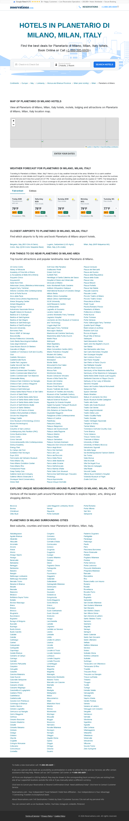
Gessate (50, 589)
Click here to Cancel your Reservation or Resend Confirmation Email (40, 784)
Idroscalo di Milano (54, 283)
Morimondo (51, 712)
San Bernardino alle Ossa (94, 349)
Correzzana (52, 544)
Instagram (64, 804)
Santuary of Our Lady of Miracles (97, 381)
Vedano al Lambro (91, 706)
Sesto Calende (90, 635)
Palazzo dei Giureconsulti (57, 429)
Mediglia (50, 690)
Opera (49, 741)
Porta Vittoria (89, 508)
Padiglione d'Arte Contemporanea (61, 416)
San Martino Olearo (92, 611)
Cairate (13, 637)
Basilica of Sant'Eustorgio (20, 325)
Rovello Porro (89, 592)
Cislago (13, 733)
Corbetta (13, 751)
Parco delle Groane (55, 463)
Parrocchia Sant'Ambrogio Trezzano (62, 474)
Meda (49, 688)
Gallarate (50, 579)
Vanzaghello (89, 693)
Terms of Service (32, 816)
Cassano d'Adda (16, 685)
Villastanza (88, 735)
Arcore (13, 547)
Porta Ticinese (90, 317)
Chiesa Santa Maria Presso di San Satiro (26, 392)
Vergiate (87, 712)
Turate (86, 685)
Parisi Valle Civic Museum (57, 471)
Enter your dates (64, 154)
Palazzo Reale (53, 437)
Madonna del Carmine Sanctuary (60, 333)
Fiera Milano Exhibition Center (22, 463)
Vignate (87, 725)
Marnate (50, 685)
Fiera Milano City (17, 461)
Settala (86, 642)
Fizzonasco (51, 573)
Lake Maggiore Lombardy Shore (60, 506)
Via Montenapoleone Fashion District (99, 453)
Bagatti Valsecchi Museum (20, 312)
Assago (13, 558)
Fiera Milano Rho (17, 466)
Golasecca (51, 595)
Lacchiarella (52, 621)
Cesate (13, 725)
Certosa (13, 717)
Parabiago (88, 539)
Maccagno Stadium (55, 331)
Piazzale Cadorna (91, 291)
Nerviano (51, 725)
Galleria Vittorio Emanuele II (21, 477)
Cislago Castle (16, 418)
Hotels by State (55, 799)
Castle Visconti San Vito (19, 365)
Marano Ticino (53, 680)
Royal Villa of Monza (92, 336)
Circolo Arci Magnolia (18, 416)
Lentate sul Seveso (55, 629)
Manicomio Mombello (55, 677)
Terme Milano (89, 426)
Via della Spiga (90, 450)
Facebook (40, 804)
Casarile (13, 672)
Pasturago (88, 542)
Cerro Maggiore (16, 714)
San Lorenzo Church (92, 357)
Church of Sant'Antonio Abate (22, 405)
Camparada (14, 645)
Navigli (49, 508)
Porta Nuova (89, 315)
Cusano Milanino (54, 558)
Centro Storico (16, 706)
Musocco (51, 722)
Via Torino (88, 455)
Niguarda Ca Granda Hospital (59, 402)
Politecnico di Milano (92, 312)
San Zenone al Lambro (93, 616)
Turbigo (87, 688)
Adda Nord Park (16, 283)
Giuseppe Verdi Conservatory (22, 479)
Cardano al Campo (17, 656)
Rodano (87, 584)
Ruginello (87, 597)
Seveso (87, 648)
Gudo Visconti (52, 613)
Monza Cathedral (54, 368)
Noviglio (50, 733)
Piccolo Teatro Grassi (93, 299)
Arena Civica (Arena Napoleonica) (24, 299)
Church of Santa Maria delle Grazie (24, 400)
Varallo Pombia (90, 701)
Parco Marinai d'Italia (55, 469)
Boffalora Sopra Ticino (19, 597)
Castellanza (15, 696)
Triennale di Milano (91, 439)
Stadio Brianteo (90, 394)
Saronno (87, 621)
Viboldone (88, 719)
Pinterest (81, 804)
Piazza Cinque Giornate (56, 482)
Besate (13, 587)
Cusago (50, 555)
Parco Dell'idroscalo (55, 466)
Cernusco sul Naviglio (19, 712)
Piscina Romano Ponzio (93, 307)
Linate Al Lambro (54, 640)
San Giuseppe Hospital (93, 354)
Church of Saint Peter (19, 394)
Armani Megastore (17, 304)
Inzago (50, 619)
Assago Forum (16, 307)
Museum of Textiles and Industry (60, 392)
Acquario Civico (16, 277)
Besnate (13, 589)
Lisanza (50, 642)
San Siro (87, 511)
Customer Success (71, 799)
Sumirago (87, 661)
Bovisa (13, 508)
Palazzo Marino (53, 434)
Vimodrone (88, 741)
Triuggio (87, 682)
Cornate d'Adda (53, 542)
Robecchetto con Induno (94, 581)
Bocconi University (17, 328)
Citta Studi (14, 514)
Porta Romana (89, 506)
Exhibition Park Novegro (20, 453)
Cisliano (13, 735)
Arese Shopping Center (19, 301)
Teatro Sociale (90, 418)
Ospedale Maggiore (55, 413)
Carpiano (14, 666)
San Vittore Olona (91, 613)
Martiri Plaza (52, 339)
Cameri (13, 642)
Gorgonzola (52, 597)
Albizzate (13, 542)
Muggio (50, 719)
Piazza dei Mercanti (92, 270)
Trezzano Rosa (90, 672)
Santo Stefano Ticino (92, 619)
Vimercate (88, 738)
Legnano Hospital (54, 317)
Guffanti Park (52, 275)
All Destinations (40, 799)
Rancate (87, 573)
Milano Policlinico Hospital (57, 352)
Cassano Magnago (17, 688)
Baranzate (14, 560)
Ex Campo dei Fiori (18, 450)
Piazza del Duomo (91, 272)
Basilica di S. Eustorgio (19, 315)
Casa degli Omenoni (18, 344)
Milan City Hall (52, 347)
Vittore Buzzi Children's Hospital (97, 474)
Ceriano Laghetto (17, 709)
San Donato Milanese (92, 603)
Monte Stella (52, 362)
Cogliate (13, 741)
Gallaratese (51, 581)
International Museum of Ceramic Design (63, 291)
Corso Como (15, 437)
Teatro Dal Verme (91, 408)
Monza (50, 709)
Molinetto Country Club (56, 357)
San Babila (88, 347)
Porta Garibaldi (53, 514)
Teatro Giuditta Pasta (92, 416)
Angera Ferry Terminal (19, 288)
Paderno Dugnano (91, 534)
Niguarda (50, 511)
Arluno (12, 552)
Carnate (13, 661)
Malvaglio (51, 674)
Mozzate (50, 717)
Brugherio (14, 613)
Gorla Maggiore (53, 600)
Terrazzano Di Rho (91, 666)
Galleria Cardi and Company (21, 474)
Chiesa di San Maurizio (19, 386)
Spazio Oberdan (90, 392)
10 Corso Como (16, 267)
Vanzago (87, 696)
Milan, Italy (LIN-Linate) (56, 247)
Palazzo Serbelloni (54, 439)
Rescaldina (88, 576)
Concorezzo (15, 749)
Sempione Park (90, 389)
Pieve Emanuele (90, 552)
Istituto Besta (52, 293)
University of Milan (91, 442)
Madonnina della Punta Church (59, 336)
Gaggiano (51, 576)
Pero (86, 547)
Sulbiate (87, 658)
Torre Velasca (89, 434)
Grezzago (51, 608)
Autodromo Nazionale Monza (22, 309)
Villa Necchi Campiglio (93, 466)
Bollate (13, 600)
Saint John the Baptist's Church (96, 344)
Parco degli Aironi (54, 447)
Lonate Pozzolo (53, 661)
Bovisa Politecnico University (22, 339)
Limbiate (50, 635)
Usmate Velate (90, 690)
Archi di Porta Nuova (18, 293)
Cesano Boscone (17, 719)
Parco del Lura (53, 453)
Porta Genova (89, 563)
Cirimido (13, 730)
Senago (87, 629)
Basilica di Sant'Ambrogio (20, 323)
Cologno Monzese (17, 743)
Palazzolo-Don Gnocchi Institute (60, 445)
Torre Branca (89, 431)
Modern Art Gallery (54, 354)
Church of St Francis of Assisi (22, 410)
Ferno (49, 571)
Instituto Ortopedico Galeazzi (59, 288)
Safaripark (88, 339)
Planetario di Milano (92, 309)
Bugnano (13, 619)
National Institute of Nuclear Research (62, 397)
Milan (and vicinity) (81, 83)
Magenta (50, 669)
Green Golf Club (53, 272)
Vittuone (87, 743)
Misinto (50, 706)
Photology (51, 477)
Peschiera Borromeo (92, 550)
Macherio (51, 666)
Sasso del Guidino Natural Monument (99, 386)
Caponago (14, 650)
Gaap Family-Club (17, 471)
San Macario (89, 608)
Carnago (13, 658)
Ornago (50, 746)
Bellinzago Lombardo (18, 576)
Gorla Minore (52, 603)
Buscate (13, 624)
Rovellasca (88, 589)
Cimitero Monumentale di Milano (23, 413)
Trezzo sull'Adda (90, 677)
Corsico (50, 547)
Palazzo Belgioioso (55, 426)
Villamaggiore (89, 730)
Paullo (86, 544)
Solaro (86, 650)
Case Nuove (15, 677)
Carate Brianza (16, 653)
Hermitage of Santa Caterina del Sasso (63, 277)
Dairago (50, 560)
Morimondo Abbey (54, 373)
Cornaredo (51, 539)
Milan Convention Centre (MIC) (60, 349)
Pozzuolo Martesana (92, 568)
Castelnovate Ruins (18, 360)
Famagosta (51, 568)
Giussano (51, 592)
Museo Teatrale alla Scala (57, 389)
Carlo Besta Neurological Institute (24, 341)
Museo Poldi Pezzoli (55, 386)
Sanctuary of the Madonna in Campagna (100, 373)
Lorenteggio (52, 664)
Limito (49, 637)
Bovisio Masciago (17, 603)
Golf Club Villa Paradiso (56, 267)
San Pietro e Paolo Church (95, 362)
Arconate (14, 544)
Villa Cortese (89, 727)
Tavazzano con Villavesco (94, 664)
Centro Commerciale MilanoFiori (23, 373)
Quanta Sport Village (92, 325)
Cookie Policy (59, 816)
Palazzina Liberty (54, 424)
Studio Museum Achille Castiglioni (97, 400)
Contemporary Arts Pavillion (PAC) (24, 431)
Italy (32, 83)
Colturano (14, 746)
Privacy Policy (47, 816)
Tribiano (87, 680)
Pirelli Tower (89, 304)
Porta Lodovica (90, 565)
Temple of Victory (91, 424)
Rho (85, 579)
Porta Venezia (89, 320)
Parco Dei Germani (55, 450)
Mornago (50, 714)
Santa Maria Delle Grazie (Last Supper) (100, 376)
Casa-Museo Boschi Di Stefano (23, 347)
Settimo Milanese (91, 645)
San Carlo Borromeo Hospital (96, 352)
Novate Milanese (54, 727)
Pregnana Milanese (92, 571)
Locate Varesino (54, 653)
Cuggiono (51, 552)
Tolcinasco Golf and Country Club (97, 429)
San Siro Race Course (93, 368)
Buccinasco (15, 616)
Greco (49, 605)
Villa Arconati (89, 461)
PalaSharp (51, 421)
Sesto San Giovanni (92, 637)
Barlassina (14, 568)
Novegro (50, 730)
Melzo (49, 696)
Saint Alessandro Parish (93, 341)
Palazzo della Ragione (56, 431)
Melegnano (51, 693)
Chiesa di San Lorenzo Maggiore (23, 384)
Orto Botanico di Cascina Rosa (59, 410)
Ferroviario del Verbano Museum (23, 458)
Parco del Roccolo (54, 455)
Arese (12, 550)
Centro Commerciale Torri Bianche (24, 376)
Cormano (51, 536)
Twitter (47, 804)
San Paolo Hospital (91, 360)
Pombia (87, 560)
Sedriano (87, 624)
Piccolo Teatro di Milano (94, 296)
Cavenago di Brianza (18, 704)
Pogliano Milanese (91, 558)
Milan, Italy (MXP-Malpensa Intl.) (97, 244)
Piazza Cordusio (90, 267)
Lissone (50, 648)
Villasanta (87, 733)
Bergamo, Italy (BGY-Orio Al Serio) (24, 244)
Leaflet (89, 147)
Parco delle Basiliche (55, 461)
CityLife (13, 738)
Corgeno (50, 534)
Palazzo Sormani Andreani (57, 442)
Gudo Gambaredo (54, 611)
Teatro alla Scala (91, 402)
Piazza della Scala (91, 277)
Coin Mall (14, 426)
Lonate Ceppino (53, 658)
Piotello (87, 555)
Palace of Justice (54, 418)
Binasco (13, 595)
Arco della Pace (16, 296)
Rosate (87, 587)
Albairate (13, 539)
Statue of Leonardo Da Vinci (95, 397)
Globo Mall (14, 482)
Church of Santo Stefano (20, 408)
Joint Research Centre (56, 304)
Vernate (87, 717)
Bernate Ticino (16, 581)
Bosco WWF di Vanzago (20, 333)
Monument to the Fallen (57, 365)
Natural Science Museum (57, 400)
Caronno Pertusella (18, 664)
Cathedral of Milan (17, 368)
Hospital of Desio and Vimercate (60, 280)
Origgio (50, 743)
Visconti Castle (90, 471)
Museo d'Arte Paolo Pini (57, 378)
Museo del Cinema (54, 381)
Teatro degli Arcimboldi (93, 410)
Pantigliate (88, 536)
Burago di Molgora (17, 621)
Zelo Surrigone (90, 749)
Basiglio (13, 573)
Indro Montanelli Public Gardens (60, 285)
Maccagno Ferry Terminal (57, 328)
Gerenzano (51, 587)
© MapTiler (95, 147)
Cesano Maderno (17, 722)
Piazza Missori (89, 283)
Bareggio (14, 565)
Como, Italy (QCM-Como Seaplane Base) (27, 247)
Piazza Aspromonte (55, 479)
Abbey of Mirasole (17, 270)
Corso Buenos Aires (18, 434)
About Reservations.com (22, 799)
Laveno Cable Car (54, 312)
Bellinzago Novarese (18, 579)
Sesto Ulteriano (90, 640)
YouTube (55, 804)
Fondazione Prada (17, 469)
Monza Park (52, 370)
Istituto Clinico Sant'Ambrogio (59, 299)
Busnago (13, 627)
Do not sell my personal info (92, 799)
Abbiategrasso (16, 534)
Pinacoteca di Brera (92, 301)
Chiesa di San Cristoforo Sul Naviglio (25, 381)
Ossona (50, 749)
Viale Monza (89, 458)
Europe (25, 83)
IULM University (53, 301)
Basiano (13, 571)
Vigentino (87, 722)
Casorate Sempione (18, 680)
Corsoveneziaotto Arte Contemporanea (26, 442)
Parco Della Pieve (54, 458)
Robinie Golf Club (91, 331)
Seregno (87, 632)
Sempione (88, 514)
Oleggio (50, 735)
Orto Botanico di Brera (56, 408)
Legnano (50, 627)
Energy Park (15, 447)
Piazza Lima (88, 280)
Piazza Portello (90, 285)
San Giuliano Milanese (93, 605)
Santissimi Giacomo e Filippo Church (99, 378)
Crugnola (50, 550)
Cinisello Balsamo (17, 727)
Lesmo (50, 632)
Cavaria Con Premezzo (19, 701)
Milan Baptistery (53, 344)
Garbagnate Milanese (56, 584)
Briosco (13, 611)
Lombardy (41, 83)
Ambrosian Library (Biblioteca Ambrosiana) (27, 285)
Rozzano (87, 595)
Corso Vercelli (16, 439)
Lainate (50, 624)
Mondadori (51, 360)
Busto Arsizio (15, 629)
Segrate (87, 627)
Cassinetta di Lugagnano (20, 690)
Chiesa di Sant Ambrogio (20, 389)
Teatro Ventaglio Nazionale (95, 421)
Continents (14, 83)
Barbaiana (14, 563)
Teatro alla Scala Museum (94, 405)
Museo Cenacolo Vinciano (58, 376)
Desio (49, 563)
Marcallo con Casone (56, 682)
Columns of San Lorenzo (20, 429)
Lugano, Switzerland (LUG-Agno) (60, 244)
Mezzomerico (52, 698)
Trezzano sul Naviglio (92, 674)
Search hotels (104, 64)
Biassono (14, 592)
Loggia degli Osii (53, 325)
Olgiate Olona (52, 738)
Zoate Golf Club (90, 479)
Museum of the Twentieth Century (61, 394)
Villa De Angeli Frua (92, 463)
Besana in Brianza (17, 584)
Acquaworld (15, 280)
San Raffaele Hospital (92, 365)
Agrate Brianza (16, 536)
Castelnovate (15, 698)
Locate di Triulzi (53, 650)
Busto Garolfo (15, 632)
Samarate (88, 600)
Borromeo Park (16, 331)
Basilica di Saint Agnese (19, 317)
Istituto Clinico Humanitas (57, 296)
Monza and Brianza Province (59, 83)
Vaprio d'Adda (89, 698)
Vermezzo (88, 714)
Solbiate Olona (90, 653)
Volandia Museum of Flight (94, 477)
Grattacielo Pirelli (54, 270)
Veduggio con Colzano (93, 709)
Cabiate (13, 635)
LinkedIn (72, 804)
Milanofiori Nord (53, 704)
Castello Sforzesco (18, 357)
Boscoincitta (15, 336)
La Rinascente (53, 307)
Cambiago (14, 640)
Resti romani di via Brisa (93, 328)
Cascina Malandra (17, 674)
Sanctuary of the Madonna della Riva (99, 370)
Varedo (87, 704)
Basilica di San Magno (19, 320)
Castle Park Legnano (18, 362)
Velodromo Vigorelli (92, 447)
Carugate (14, 669)
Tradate (87, 669)
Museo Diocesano (54, 384)
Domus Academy (17, 445)
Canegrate (14, 648)
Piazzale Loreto (90, 293)
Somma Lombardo (91, 656)
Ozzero (50, 751)
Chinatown (14, 511)
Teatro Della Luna (91, 413)
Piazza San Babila (91, 288)
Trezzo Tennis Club (92, 437)
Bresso (13, 608)
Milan (94, 83)
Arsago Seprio (16, 555)
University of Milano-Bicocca (95, 445)
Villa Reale (88, 469)
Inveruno (50, 616)
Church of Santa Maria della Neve (24, 397)
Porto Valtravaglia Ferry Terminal (97, 323)
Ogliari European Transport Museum (62, 405)
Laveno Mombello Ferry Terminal (60, 315)
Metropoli (51, 341)
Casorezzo (14, 682)
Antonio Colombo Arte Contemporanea (26, 291)
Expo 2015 (14, 455)
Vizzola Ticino (89, 746)
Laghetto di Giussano (55, 309)
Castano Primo (16, 693)
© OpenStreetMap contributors (109, 147)
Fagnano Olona (53, 565)
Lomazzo (50, 656)
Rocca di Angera (90, 333)
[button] (13, 121)
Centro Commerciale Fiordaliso (23, 370)
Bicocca (13, 506)
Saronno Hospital (91, 384)
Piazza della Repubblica (93, 275)
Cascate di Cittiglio (17, 349)
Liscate (50, 645)
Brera (12, 605)
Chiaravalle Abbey (17, 378)
